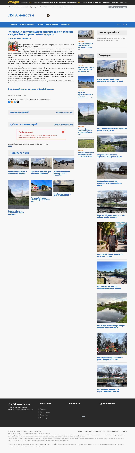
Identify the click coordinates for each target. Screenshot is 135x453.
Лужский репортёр (27, 25)
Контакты (123, 431)
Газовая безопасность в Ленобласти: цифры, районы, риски (109, 183)
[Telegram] (15, 102)
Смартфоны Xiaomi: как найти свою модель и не (109, 255)
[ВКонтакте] (9, 102)
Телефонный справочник (65, 7)
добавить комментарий (64, 112)
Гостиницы (51, 7)
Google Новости (45, 89)
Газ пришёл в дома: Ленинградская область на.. (40, 199)
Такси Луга (43, 7)
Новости (49, 2)
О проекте (88, 431)
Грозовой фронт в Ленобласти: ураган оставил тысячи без (85, 130)
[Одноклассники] (12, 102)
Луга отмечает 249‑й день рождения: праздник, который (85, 45)
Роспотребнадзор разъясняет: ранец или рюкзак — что (110, 358)
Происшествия (52, 25)
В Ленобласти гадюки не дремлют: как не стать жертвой (86, 154)
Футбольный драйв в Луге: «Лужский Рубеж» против (108, 390)
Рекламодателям (99, 431)
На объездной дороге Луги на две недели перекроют (85, 69)
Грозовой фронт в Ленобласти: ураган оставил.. (16, 212)
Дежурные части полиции (20, 7)
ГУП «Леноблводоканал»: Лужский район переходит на (112, 129)
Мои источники (43, 100)
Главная (80, 431)
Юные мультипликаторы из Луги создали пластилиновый (111, 327)
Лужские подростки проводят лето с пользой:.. (61, 173)
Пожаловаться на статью (17, 95)
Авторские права (112, 431)
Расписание (65, 25)
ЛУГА (26, 100)
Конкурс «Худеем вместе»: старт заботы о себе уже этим (111, 216)
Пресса (40, 25)
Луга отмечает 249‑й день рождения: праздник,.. (41, 172)
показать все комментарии (63, 124)
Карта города (34, 7)
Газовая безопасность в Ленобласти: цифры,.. (17, 172)
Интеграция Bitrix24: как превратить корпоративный (109, 287)
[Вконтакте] (48, 15)
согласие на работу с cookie (47, 444)
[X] (18, 102)
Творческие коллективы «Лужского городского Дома (109, 156)
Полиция (43, 409)
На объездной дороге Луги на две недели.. (62, 195)
